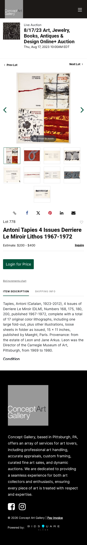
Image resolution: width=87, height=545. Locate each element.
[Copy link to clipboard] (14, 213)
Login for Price (18, 264)
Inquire (79, 245)
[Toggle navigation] (80, 9)
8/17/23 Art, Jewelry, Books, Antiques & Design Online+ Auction (49, 35)
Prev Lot (11, 65)
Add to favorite (81, 222)
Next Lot (75, 64)
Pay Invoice (55, 517)
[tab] (16, 293)
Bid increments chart (14, 280)
